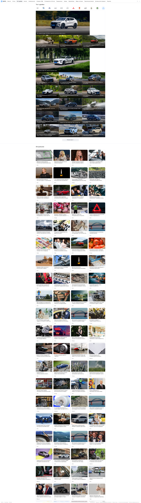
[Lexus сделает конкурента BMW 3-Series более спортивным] (61, 457)
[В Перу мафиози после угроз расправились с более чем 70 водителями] (44, 210)
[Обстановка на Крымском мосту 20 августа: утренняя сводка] (97, 404)
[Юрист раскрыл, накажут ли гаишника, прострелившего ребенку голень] (44, 193)
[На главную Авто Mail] (4, 1)
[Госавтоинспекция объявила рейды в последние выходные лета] (79, 386)
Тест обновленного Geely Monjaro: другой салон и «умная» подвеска (47, 122)
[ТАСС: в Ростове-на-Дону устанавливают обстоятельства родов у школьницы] (79, 228)
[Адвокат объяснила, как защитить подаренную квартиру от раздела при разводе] (97, 492)
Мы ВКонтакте (92, 502)
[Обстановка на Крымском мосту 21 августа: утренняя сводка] (79, 439)
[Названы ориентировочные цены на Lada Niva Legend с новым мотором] (97, 298)
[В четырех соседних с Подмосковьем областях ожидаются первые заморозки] (97, 316)
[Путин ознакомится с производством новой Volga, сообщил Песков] (97, 386)
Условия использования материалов (106, 502)
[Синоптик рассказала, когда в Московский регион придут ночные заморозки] (61, 386)
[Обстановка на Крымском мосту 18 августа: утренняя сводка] (79, 316)
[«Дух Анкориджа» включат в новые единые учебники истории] (44, 492)
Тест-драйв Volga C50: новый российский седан (47, 70)
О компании (6, 502)
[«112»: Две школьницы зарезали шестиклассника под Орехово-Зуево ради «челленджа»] (61, 175)
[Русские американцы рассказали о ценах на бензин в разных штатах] (79, 298)
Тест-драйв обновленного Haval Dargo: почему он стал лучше (46, 83)
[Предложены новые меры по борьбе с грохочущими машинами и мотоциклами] (61, 334)
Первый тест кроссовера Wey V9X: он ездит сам (70, 122)
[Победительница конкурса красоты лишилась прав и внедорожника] (79, 158)
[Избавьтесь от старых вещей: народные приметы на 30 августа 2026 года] (44, 404)
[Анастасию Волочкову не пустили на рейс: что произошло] (44, 175)
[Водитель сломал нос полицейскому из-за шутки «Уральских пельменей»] (79, 210)
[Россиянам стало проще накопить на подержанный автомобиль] (61, 298)
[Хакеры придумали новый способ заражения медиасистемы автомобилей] (61, 421)
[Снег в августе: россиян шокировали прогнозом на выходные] (79, 369)
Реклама (10, 502)
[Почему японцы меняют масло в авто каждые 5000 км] (44, 334)
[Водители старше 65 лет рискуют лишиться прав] (61, 474)
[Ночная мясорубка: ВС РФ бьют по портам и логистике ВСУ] (97, 457)
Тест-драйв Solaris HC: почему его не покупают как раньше (93, 122)
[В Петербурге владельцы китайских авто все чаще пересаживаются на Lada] (79, 457)
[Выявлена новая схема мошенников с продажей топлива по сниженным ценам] (97, 193)
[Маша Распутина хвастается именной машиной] (61, 158)
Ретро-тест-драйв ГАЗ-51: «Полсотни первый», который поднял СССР (47, 46)
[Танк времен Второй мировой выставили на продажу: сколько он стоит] (79, 281)
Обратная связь (115, 502)
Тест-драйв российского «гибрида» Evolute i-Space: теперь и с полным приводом (46, 135)
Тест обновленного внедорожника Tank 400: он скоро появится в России (93, 109)
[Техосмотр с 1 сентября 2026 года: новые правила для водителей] (97, 158)
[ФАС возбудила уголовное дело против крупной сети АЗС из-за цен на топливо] (44, 298)
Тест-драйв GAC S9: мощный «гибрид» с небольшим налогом (68, 83)
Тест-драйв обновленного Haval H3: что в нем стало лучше (69, 46)
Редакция (97, 502)
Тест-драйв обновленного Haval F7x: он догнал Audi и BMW (46, 96)
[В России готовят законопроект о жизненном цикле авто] (97, 263)
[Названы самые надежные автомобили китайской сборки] (61, 193)
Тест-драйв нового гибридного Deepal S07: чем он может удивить (93, 46)
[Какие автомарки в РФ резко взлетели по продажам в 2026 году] (79, 246)
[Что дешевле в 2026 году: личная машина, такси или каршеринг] (97, 421)
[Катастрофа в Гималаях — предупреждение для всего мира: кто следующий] (79, 175)
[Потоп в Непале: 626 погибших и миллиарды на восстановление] (79, 404)
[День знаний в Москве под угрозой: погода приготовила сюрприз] (79, 334)
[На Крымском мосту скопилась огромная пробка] (97, 228)
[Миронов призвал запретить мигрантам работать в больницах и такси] (61, 316)
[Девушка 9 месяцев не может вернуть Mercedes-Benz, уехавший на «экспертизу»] (61, 369)
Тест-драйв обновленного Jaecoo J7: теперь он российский (93, 83)
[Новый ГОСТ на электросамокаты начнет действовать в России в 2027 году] (44, 369)
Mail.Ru (2, 502)
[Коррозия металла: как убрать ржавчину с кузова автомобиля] (44, 439)
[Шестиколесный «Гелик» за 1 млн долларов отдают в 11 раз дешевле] (61, 492)
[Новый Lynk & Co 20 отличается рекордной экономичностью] (44, 457)
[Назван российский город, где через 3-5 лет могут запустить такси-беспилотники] (79, 351)
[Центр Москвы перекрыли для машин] (97, 474)
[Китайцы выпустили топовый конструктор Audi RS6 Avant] (44, 421)
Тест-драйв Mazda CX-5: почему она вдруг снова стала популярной (70, 109)
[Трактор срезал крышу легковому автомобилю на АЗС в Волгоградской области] (44, 386)
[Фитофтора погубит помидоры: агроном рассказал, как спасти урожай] (97, 246)
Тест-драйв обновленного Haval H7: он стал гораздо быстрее (69, 96)
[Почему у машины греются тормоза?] (61, 351)
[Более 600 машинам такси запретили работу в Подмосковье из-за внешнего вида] (97, 281)
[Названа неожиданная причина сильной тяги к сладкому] (44, 246)
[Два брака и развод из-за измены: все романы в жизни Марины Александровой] (61, 246)
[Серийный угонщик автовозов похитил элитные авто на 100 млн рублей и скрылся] (44, 228)
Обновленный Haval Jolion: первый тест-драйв (69, 135)
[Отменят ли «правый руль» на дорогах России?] (61, 228)
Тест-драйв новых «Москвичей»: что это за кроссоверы (46, 109)
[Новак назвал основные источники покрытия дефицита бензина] (79, 474)
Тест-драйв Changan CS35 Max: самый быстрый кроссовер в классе (51, 33)
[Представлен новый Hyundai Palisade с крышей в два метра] (79, 421)
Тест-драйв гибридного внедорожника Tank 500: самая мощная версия (93, 135)
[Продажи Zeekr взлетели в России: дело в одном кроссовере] (44, 263)
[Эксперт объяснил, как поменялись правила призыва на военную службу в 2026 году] (44, 474)
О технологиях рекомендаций (123, 502)
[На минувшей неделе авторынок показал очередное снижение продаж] (79, 492)
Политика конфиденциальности (134, 502)
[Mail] (1, 1)
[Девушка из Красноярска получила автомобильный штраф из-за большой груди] (44, 158)
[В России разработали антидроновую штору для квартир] (97, 351)
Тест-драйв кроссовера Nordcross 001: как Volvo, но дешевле (93, 96)
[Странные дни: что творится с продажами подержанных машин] (61, 281)
